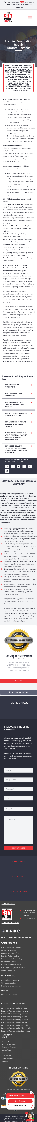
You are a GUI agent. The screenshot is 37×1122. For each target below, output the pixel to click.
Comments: (9, 813)
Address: (8, 784)
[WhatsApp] (24, 466)
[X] (13, 466)
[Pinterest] (30, 466)
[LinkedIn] (18, 466)
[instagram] (10, 931)
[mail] (14, 931)
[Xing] (7, 471)
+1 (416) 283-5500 (29, 918)
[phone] (18, 931)
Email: (7, 804)
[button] (18, 386)
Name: (7, 765)
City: (6, 793)
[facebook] (7, 931)
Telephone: (9, 775)
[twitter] (3, 931)
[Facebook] (7, 466)
